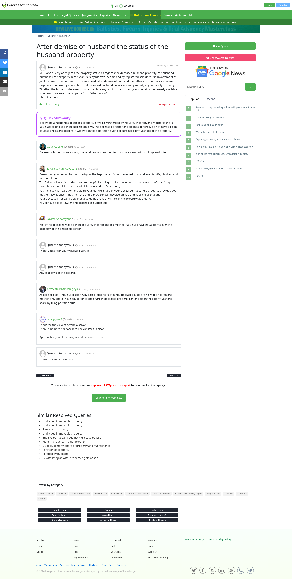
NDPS (147, 22)
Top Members (81, 557)
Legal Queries (70, 15)
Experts (105, 15)
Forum (39, 546)
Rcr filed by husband (55, 454)
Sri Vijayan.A (54, 319)
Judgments (89, 15)
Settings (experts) (157, 514)
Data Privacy (201, 22)
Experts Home (60, 509)
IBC (139, 22)
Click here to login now (108, 397)
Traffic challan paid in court (209, 125)
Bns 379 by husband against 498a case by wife (71, 437)
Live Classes (65, 22)
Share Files (116, 551)
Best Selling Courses (92, 22)
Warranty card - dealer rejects (210, 132)
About (39, 565)
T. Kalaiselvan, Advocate (62, 168)
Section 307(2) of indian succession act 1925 (218, 169)
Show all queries (60, 519)
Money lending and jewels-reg (210, 118)
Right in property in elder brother (63, 441)
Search (108, 509)
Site (116, 5)
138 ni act (200, 161)
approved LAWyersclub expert (110, 385)
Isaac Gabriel (55, 146)
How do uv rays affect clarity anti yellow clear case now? (224, 147)
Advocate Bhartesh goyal (63, 289)
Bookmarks (116, 557)
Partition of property (55, 450)
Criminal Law (100, 493)
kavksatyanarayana (59, 219)
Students (242, 493)
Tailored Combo (121, 22)
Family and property (55, 429)
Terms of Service (79, 565)
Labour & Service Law (137, 493)
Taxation (228, 493)
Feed (76, 551)
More (192, 15)
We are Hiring (50, 565)
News (116, 15)
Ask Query (221, 46)
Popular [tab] (194, 99)
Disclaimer (94, 565)
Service (199, 176)
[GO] (250, 87)
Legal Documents (161, 493)
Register (283, 4)
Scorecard (116, 540)
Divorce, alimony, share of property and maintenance (76, 446)
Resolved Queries (157, 519)
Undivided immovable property (62, 421)
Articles (52, 15)
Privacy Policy (108, 565)
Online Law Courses (147, 15)
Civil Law (62, 493)
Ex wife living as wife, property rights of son (70, 458)
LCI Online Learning (158, 557)
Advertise (64, 565)
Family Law (116, 493)
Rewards (152, 540)
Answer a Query (108, 519)
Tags (150, 546)
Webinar (180, 15)
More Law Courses (224, 22)
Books (168, 15)
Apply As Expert (60, 514)
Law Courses (130, 5)
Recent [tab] (210, 99)
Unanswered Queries (221, 57)
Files (126, 15)
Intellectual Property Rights (188, 493)
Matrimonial (161, 22)
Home (40, 15)
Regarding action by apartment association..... (218, 139)
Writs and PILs (181, 22)
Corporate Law (45, 493)
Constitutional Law (80, 493)
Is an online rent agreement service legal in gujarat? (221, 154)
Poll (113, 546)
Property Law (213, 493)
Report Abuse (168, 104)
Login (269, 4)
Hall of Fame (157, 509)
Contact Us (122, 565)
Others (41, 498)
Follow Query (50, 104)
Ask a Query (108, 514)
